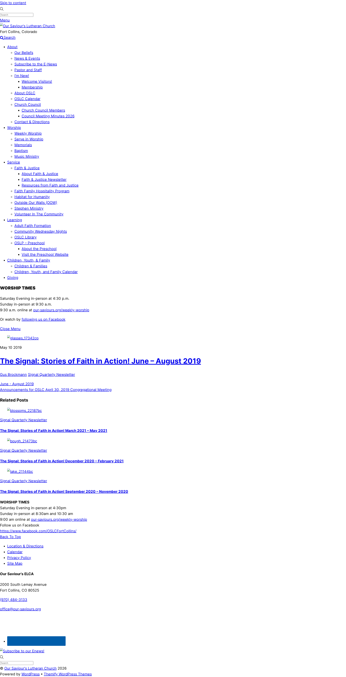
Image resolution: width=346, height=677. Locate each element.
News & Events (27, 58)
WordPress (30, 674)
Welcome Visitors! (37, 81)
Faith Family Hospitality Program (41, 191)
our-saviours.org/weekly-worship (61, 310)
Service (13, 162)
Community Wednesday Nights (40, 231)
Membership (32, 87)
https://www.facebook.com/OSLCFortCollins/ (38, 531)
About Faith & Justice (40, 174)
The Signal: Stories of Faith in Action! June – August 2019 (100, 361)
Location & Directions (25, 546)
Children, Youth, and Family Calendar (46, 272)
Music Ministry (26, 156)
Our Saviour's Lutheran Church (30, 668)
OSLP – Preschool (29, 243)
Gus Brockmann (13, 374)
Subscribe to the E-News (35, 64)
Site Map (14, 563)
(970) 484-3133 (13, 600)
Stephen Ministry (28, 208)
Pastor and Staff (28, 70)
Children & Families (30, 266)
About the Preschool (39, 249)
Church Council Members (43, 110)
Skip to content (13, 3)
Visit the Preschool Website (45, 254)
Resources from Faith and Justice (50, 185)
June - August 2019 (17, 384)
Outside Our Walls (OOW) (35, 202)
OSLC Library (25, 237)
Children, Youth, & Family (28, 260)
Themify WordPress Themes (68, 674)
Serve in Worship (28, 139)
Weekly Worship (28, 133)
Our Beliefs (23, 52)
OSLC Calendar (27, 99)
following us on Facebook (43, 319)
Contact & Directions (32, 122)
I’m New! (21, 76)
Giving (12, 277)
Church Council (27, 104)
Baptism (21, 151)
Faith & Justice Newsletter (44, 179)
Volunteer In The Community (38, 214)
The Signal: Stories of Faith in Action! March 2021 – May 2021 (53, 430)
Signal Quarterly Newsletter (51, 374)
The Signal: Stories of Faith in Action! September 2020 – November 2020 (64, 491)
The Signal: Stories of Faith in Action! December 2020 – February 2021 (62, 461)
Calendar (15, 552)
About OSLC (24, 93)
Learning (14, 220)
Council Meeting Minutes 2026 (48, 116)
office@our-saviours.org (20, 609)
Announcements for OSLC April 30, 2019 (34, 390)
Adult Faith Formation (32, 226)
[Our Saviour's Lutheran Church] (27, 26)
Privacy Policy (19, 558)
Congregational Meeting (90, 390)
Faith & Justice (27, 168)
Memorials (23, 145)
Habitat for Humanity (32, 197)
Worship (14, 127)
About (12, 47)
